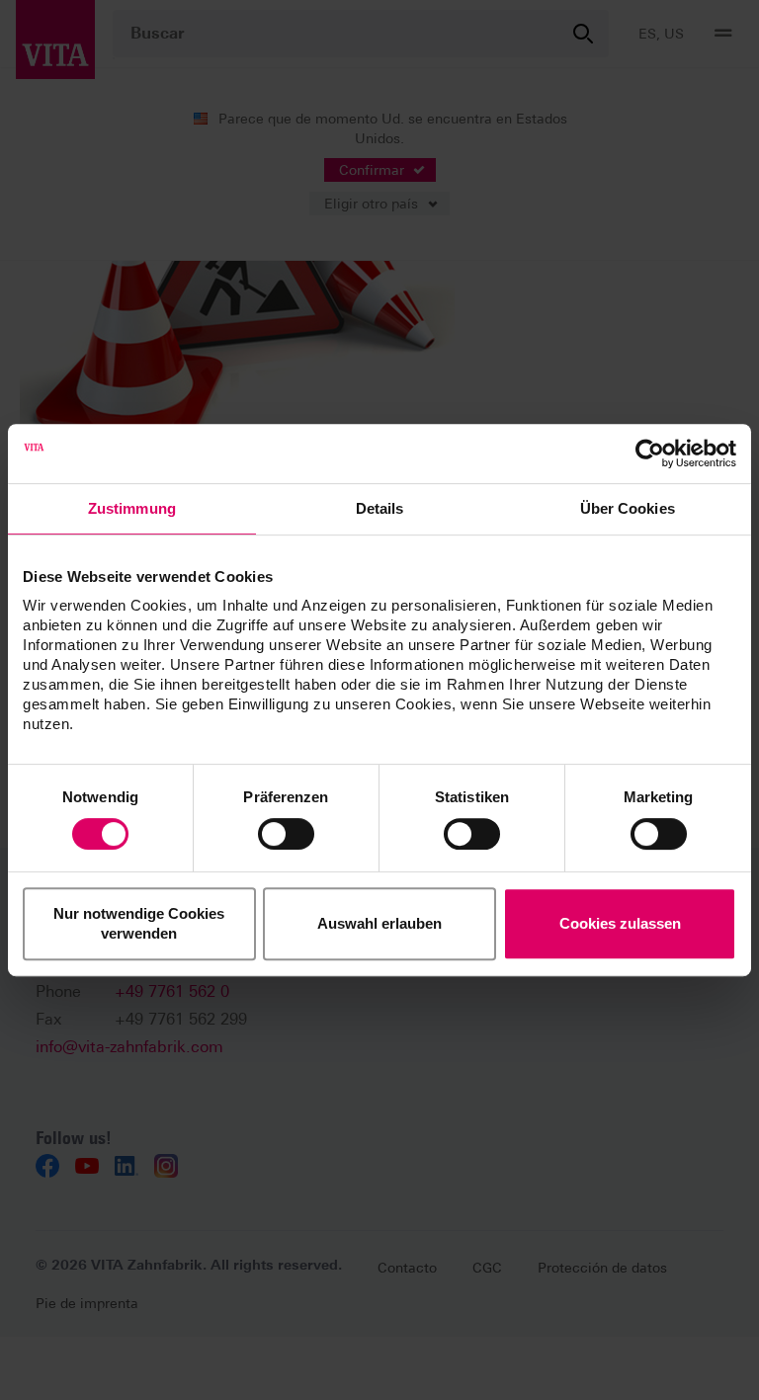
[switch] (286, 834)
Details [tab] (380, 508)
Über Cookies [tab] (627, 508)
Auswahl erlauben (379, 923)
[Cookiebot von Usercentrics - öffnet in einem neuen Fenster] (649, 453)
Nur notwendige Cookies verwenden (138, 923)
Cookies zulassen (620, 923)
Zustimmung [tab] (132, 508)
